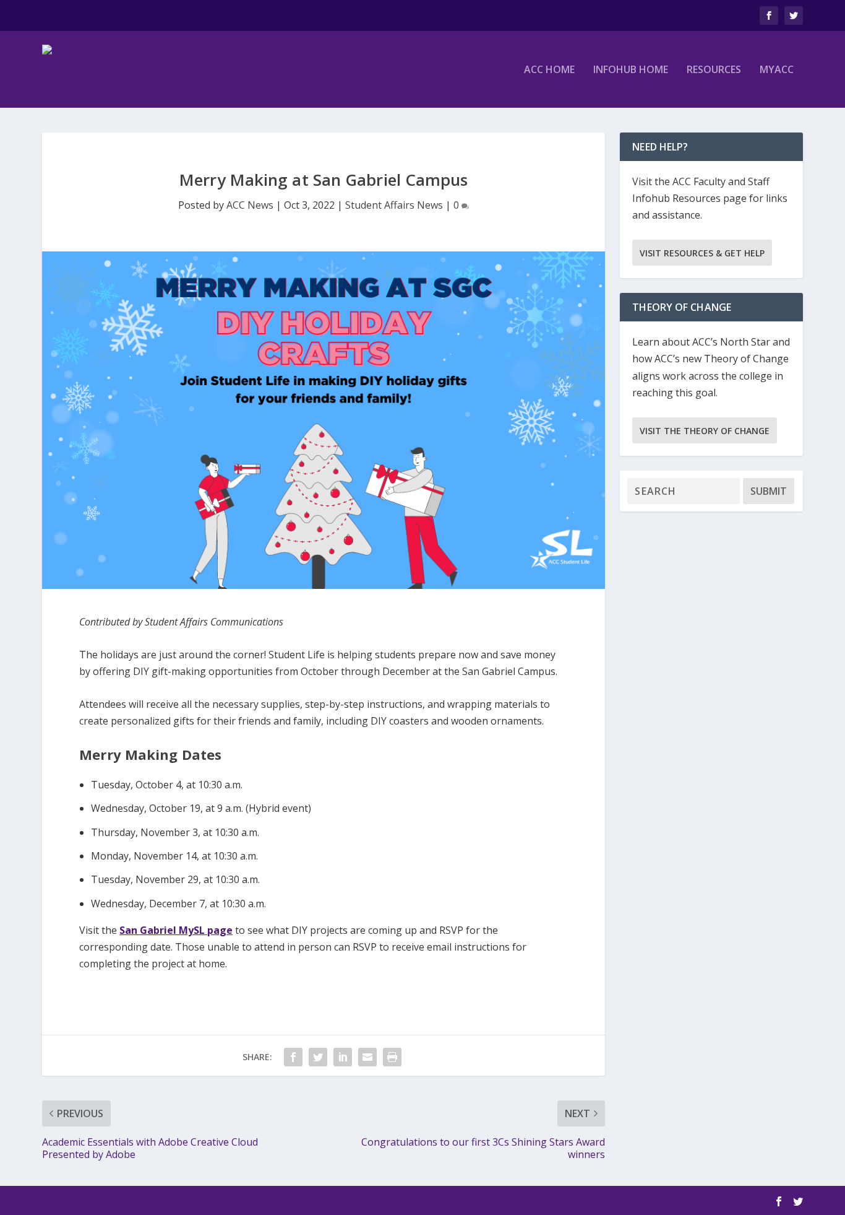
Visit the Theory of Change (705, 431)
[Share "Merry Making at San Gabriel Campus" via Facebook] (293, 1057)
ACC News (249, 205)
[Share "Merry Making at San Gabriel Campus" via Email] (367, 1057)
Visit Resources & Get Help (702, 253)
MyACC (777, 70)
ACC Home (549, 70)
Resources (714, 70)
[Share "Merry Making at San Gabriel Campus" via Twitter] (318, 1057)
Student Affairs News (394, 205)
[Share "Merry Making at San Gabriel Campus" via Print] (392, 1057)
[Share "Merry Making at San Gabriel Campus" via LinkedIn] (342, 1057)
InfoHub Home (630, 70)
